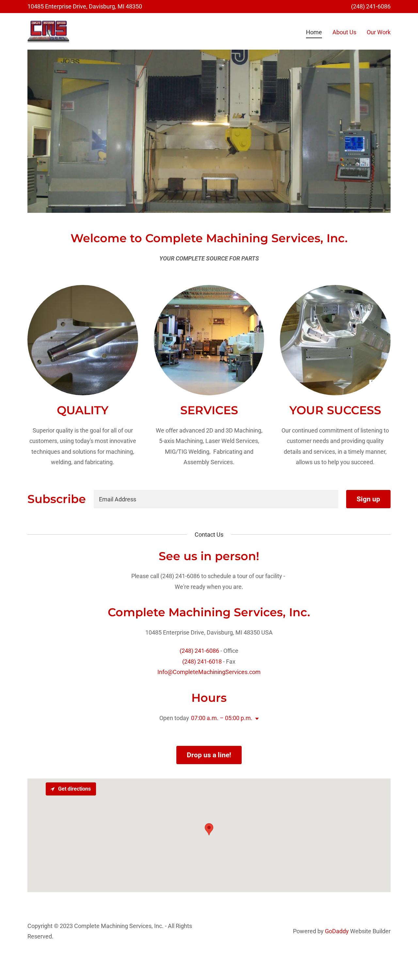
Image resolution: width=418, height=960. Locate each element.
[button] (255, 718)
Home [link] (314, 32)
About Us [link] (344, 32)
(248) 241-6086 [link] (371, 6)
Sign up (368, 499)
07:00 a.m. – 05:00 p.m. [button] (221, 718)
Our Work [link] (379, 32)
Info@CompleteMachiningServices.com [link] (209, 672)
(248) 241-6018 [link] (202, 661)
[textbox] (216, 499)
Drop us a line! (209, 755)
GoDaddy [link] (337, 931)
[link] (48, 30)
